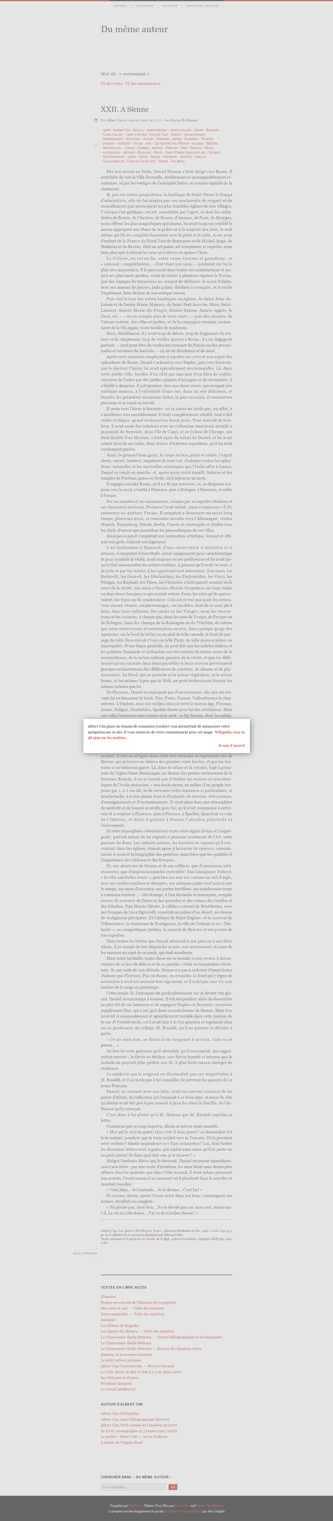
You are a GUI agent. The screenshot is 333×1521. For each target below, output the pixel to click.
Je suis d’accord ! (231, 745)
